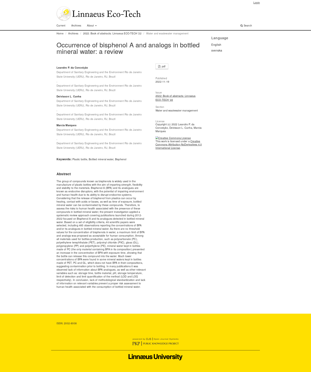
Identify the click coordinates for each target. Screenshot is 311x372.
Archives (76, 25)
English (216, 44)
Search (247, 25)
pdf (163, 66)
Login (256, 2)
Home (60, 33)
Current (61, 25)
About (90, 25)
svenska (216, 50)
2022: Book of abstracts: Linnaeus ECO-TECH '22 (112, 33)
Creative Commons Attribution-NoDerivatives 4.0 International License (179, 144)
